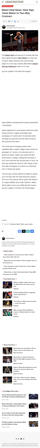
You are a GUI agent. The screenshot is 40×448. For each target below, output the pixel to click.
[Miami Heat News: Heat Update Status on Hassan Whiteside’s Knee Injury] (33, 405)
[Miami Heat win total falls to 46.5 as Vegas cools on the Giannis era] (7, 350)
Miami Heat (9, 55)
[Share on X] (9, 21)
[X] (18, 439)
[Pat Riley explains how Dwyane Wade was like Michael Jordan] (33, 424)
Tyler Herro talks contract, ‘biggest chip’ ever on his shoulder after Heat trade (25, 379)
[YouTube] (21, 439)
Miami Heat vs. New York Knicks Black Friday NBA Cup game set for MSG (24, 359)
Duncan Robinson (9, 66)
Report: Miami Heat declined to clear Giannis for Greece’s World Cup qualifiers (25, 369)
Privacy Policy (34, 445)
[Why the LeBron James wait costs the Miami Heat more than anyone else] (7, 284)
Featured (13, 224)
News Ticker (20, 224)
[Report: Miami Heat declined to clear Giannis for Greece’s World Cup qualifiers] (7, 369)
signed (35, 64)
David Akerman (11, 25)
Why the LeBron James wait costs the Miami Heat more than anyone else (24, 284)
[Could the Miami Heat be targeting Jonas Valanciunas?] (7, 295)
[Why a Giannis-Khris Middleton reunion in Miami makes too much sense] (7, 312)
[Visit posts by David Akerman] (4, 27)
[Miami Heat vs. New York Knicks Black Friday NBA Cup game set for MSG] (7, 359)
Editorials (16, 288)
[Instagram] (24, 439)
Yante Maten (22, 58)
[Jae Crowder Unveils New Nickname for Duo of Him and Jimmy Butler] (33, 415)
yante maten (29, 224)
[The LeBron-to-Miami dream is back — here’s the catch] (7, 303)
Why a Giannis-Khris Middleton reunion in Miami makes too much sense (24, 312)
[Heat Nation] (14, 2)
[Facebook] (16, 439)
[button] (3, 2)
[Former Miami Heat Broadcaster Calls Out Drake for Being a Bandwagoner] (33, 396)
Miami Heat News (7, 6)
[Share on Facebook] (6, 21)
